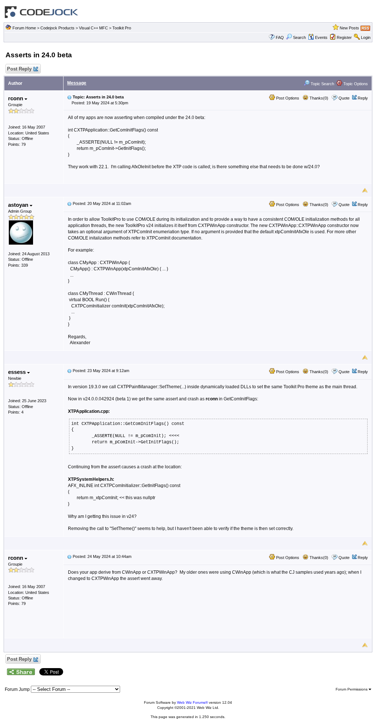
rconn (16, 98)
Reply (363, 98)
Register (344, 37)
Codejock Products (57, 28)
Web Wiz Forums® (192, 702)
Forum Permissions (352, 689)
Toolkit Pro (121, 28)
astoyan (19, 205)
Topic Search (322, 84)
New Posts (349, 28)
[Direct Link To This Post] (69, 97)
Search (299, 37)
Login (365, 37)
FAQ (280, 37)
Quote (344, 98)
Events (321, 37)
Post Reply (19, 69)
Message (76, 83)
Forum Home (24, 28)
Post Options (287, 98)
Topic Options (355, 84)
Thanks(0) (318, 98)
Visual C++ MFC (93, 28)
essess (17, 372)
